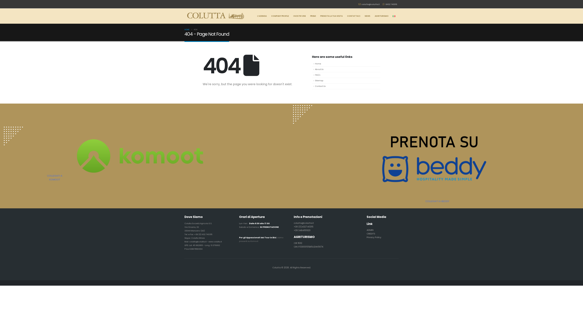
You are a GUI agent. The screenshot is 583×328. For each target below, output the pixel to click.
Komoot (254, 241)
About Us (319, 69)
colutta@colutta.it (370, 4)
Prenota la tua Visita (331, 16)
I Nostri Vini (299, 16)
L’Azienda (262, 16)
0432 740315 (391, 4)
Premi (313, 16)
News (367, 16)
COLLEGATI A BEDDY (437, 201)
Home (318, 63)
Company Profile (280, 16)
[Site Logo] (214, 16)
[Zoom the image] (13, 128)
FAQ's (317, 75)
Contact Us (320, 86)
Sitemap (319, 80)
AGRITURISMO (382, 16)
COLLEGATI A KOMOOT (54, 177)
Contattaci (353, 16)
